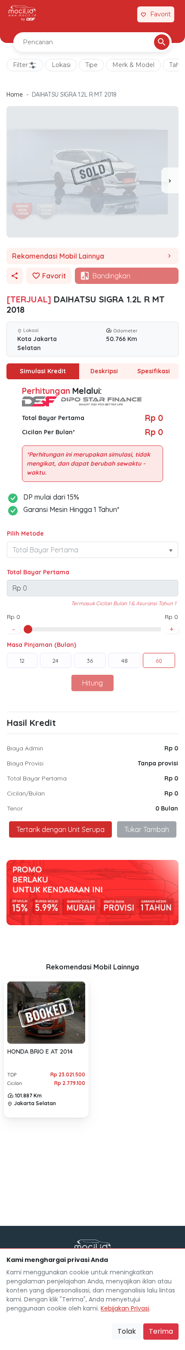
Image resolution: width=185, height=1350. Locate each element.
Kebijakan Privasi (125, 1308)
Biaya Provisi (25, 763)
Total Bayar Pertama (38, 572)
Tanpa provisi (158, 763)
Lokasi (61, 65)
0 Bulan (166, 808)
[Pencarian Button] (162, 42)
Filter (20, 65)
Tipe (91, 65)
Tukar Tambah (146, 829)
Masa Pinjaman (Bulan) (41, 645)
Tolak (126, 1331)
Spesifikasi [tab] (153, 371)
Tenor (15, 808)
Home (14, 94)
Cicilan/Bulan (26, 793)
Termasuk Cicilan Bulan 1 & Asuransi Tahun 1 (123, 603)
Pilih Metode (25, 533)
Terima (161, 1331)
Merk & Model (133, 65)
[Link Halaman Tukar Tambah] (125, 14)
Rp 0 (171, 748)
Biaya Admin (25, 748)
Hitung (92, 683)
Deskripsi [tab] (104, 371)
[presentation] (170, 180)
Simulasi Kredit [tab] (43, 371)
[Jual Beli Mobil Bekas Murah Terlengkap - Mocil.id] (22, 13)
